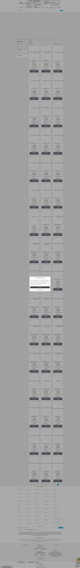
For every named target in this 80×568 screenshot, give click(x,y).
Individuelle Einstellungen (40, 289)
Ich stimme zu (40, 287)
